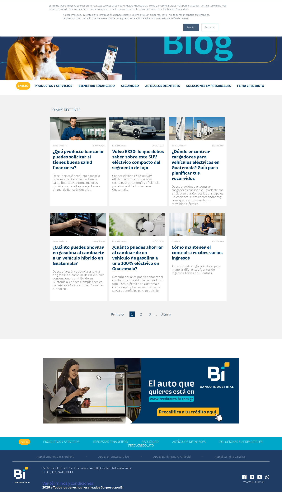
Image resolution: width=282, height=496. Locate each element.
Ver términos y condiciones (67, 483)
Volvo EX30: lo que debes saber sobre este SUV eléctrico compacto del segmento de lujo (138, 159)
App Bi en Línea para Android (55, 456)
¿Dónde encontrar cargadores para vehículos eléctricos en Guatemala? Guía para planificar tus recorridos (195, 165)
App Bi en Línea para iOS (113, 456)
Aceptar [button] (191, 27)
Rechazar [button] (209, 27)
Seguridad (130, 86)
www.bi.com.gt (254, 481)
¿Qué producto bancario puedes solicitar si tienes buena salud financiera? (78, 159)
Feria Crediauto (250, 86)
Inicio (23, 86)
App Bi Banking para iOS (230, 456)
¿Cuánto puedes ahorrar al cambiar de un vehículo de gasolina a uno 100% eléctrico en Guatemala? (137, 258)
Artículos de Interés (162, 86)
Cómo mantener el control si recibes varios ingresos (197, 252)
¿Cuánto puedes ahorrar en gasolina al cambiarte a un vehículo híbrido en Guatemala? (78, 255)
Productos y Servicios (53, 86)
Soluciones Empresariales (208, 86)
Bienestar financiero (96, 86)
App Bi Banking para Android (172, 456)
